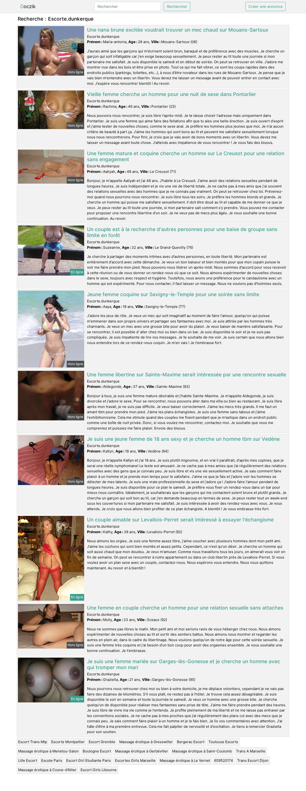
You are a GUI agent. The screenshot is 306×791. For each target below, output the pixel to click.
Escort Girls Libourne (99, 770)
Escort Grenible (102, 742)
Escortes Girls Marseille (135, 760)
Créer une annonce (265, 6)
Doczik (28, 6)
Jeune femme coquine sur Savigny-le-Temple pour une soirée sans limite (173, 294)
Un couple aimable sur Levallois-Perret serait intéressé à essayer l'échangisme (180, 520)
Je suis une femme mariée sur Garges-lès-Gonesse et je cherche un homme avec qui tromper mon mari (183, 664)
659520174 (223, 760)
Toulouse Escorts (223, 742)
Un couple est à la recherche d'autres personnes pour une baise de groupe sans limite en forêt (182, 232)
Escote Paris (51, 760)
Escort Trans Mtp (32, 742)
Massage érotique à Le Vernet (185, 760)
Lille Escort (27, 760)
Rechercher (177, 6)
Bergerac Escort (190, 742)
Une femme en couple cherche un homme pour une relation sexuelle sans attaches (185, 608)
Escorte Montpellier (68, 742)
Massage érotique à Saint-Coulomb (202, 751)
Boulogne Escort (97, 751)
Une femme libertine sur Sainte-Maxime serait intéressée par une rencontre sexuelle (186, 375)
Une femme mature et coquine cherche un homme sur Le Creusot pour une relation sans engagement (185, 156)
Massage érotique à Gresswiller (146, 742)
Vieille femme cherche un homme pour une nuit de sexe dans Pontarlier (171, 94)
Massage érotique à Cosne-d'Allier (47, 770)
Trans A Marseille (250, 751)
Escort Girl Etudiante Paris (88, 760)
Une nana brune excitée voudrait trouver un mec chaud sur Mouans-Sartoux (177, 30)
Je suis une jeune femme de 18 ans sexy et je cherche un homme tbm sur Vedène (183, 439)
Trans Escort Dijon (252, 760)
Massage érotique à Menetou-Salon (48, 751)
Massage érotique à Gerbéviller (141, 751)
